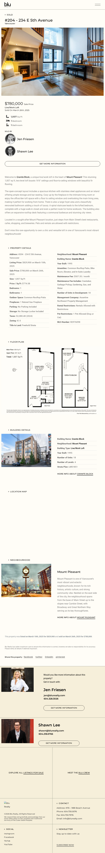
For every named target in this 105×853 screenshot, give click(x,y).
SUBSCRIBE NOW (65, 845)
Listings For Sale (33, 772)
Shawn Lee (25, 151)
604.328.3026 (51, 698)
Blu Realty (14, 814)
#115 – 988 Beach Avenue (78, 808)
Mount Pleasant (74, 177)
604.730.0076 (70, 811)
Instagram (9, 834)
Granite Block (23, 177)
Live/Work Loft (77, 448)
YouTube (8, 844)
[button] (5, 61)
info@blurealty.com (72, 818)
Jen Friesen (25, 139)
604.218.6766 (46, 734)
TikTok (7, 841)
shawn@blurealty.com (51, 730)
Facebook (9, 837)
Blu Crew (84, 772)
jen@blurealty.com (54, 695)
